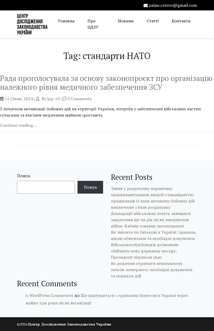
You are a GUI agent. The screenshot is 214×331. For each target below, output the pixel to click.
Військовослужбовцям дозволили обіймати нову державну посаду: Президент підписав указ (145, 251)
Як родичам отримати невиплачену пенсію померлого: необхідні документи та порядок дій (151, 269)
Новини (126, 21)
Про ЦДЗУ (93, 24)
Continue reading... (18, 125)
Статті (153, 21)
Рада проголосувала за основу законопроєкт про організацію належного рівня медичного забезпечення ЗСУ (106, 82)
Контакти (181, 21)
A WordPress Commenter (49, 295)
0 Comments (80, 98)
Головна (66, 21)
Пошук (23, 176)
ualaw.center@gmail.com (173, 5)
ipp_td (53, 98)
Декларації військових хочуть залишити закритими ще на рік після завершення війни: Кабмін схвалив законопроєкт (151, 220)
